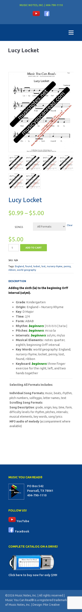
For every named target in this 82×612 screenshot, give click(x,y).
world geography (26, 270)
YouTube (22, 521)
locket (36, 266)
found (28, 266)
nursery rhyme (54, 266)
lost (43, 266)
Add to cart (33, 247)
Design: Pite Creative (46, 604)
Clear (70, 225)
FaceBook (21, 531)
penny (67, 266)
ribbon (12, 270)
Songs (19, 227)
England (19, 266)
